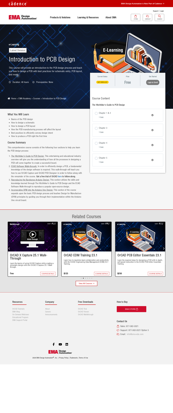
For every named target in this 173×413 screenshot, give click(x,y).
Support (155, 11)
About (47, 309)
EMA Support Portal (19, 320)
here (60, 176)
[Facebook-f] (54, 344)
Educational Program (20, 317)
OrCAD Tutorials (18, 309)
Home (13, 98)
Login (162, 11)
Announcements (51, 314)
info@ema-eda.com (135, 334)
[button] (9, 248)
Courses (36, 98)
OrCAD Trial (82, 309)
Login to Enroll (153, 82)
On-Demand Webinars (20, 314)
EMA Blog (16, 311)
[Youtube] (60, 344)
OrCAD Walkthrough (85, 314)
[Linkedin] (67, 344)
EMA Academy (24, 98)
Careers (48, 311)
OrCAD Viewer (83, 311)
